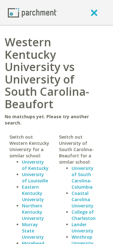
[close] (94, 12)
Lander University (83, 227)
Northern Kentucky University (33, 212)
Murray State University (33, 230)
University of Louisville (35, 177)
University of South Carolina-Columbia (83, 177)
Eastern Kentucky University (33, 193)
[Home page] (32, 12)
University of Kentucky (35, 165)
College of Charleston (84, 215)
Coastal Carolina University (83, 199)
